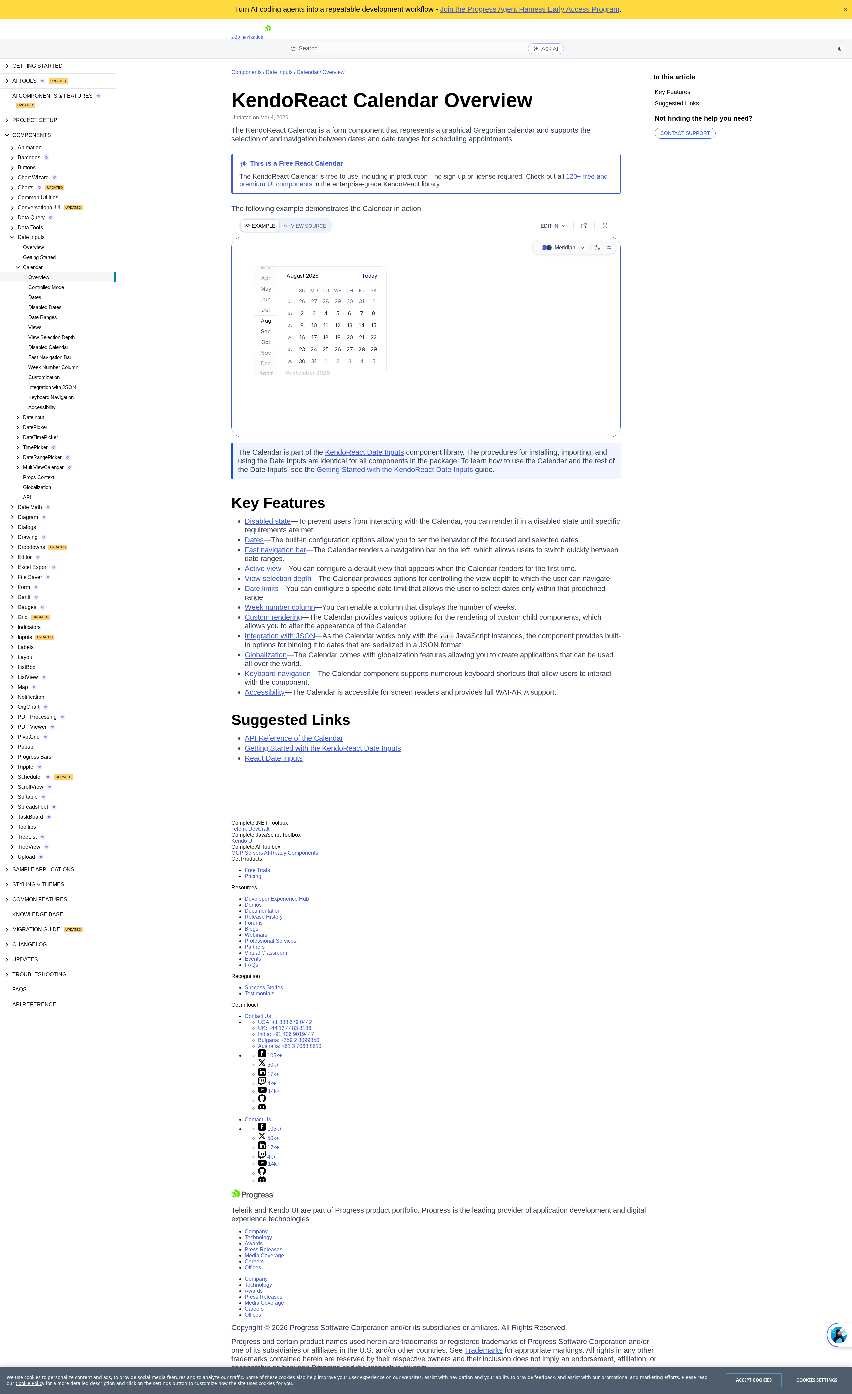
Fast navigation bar (275, 550)
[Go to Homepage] (268, 37)
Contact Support (685, 133)
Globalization (37, 487)
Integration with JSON (52, 387)
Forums (254, 923)
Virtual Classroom (266, 953)
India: (286, 1034)
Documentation (263, 911)
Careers (254, 1261)
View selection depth (278, 578)
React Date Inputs (274, 758)
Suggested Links (290, 719)
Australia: (289, 1046)
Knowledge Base (37, 914)
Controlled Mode (46, 287)
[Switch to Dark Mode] (597, 247)
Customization (44, 377)
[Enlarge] (605, 225)
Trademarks (484, 1350)
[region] (426, 1380)
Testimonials (259, 993)
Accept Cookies (754, 1380)
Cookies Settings (816, 1380)
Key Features (278, 502)
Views (35, 327)
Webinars (256, 935)
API (27, 497)
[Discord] (262, 1108)
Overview (33, 247)
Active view (263, 568)
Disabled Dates (45, 307)
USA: (285, 1022)
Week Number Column (53, 367)
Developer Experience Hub (277, 899)
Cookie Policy (30, 1383)
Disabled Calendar (48, 347)
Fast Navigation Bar (49, 357)
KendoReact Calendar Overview (381, 100)
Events (253, 959)
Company (256, 1231)
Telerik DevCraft (250, 829)
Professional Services (270, 941)
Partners (255, 947)
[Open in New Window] (584, 225)
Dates (34, 297)
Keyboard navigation (278, 673)
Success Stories (264, 987)
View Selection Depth (51, 337)
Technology (258, 1237)
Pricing (253, 876)
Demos (253, 905)
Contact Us (258, 1016)
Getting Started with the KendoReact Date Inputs (395, 469)
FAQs (19, 989)
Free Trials (257, 870)
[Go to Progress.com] (253, 1197)
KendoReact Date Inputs (364, 452)
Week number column (280, 607)
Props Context (38, 477)
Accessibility (42, 407)
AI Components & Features (52, 96)
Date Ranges (42, 317)
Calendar (308, 72)
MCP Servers (247, 853)
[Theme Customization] (609, 247)
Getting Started (39, 257)
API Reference (34, 1004)
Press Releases (263, 1249)
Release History (264, 917)
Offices (253, 1267)
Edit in (549, 226)
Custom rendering (273, 617)
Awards (254, 1243)
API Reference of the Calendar (294, 738)
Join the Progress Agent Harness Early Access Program (529, 9)
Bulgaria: (288, 1040)
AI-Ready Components (291, 853)
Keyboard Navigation (51, 397)
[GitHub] (262, 1100)
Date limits (262, 588)
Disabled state (268, 521)
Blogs (251, 929)
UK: (284, 1028)
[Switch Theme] (840, 48)
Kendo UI (242, 841)
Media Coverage (264, 1255)
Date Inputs (279, 72)
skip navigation (247, 37)
